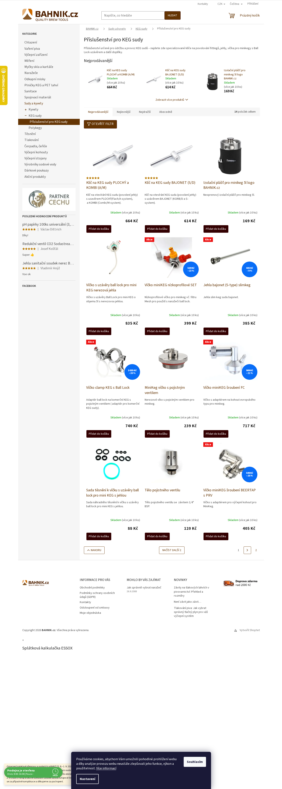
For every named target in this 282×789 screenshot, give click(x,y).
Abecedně (165, 112)
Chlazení (30, 42)
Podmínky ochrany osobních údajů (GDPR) (97, 595)
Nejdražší (145, 112)
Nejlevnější (123, 112)
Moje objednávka (90, 613)
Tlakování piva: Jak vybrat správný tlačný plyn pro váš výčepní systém (191, 612)
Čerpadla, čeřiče (35, 146)
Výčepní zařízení (35, 54)
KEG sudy (35, 115)
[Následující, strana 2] (247, 550)
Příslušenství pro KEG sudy (48, 121)
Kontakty (203, 4)
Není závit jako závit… (187, 602)
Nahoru (96, 550)
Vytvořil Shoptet (250, 630)
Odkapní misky (34, 79)
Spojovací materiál (37, 97)
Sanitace (30, 91)
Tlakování (31, 140)
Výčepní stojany (35, 158)
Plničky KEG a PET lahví (41, 85)
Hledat (172, 15)
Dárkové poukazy (36, 170)
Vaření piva (32, 48)
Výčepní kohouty (36, 152)
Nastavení (87, 779)
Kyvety (33, 109)
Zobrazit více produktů (170, 100)
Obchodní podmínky (92, 588)
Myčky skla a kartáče (38, 67)
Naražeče (31, 73)
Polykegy (35, 128)
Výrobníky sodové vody (40, 164)
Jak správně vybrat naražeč (144, 588)
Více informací (106, 768)
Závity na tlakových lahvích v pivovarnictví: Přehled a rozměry (191, 592)
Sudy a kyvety (33, 103)
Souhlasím (195, 762)
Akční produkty (35, 176)
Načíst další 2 (171, 550)
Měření (29, 60)
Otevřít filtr (103, 124)
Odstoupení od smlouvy (95, 608)
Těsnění (30, 134)
